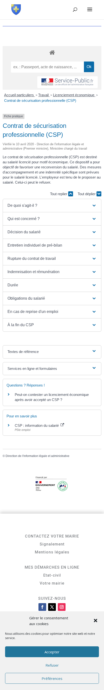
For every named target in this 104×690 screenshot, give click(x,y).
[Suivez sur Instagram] (62, 607)
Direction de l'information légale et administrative (37, 456)
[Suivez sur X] (52, 607)
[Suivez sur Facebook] (42, 607)
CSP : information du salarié (37, 425)
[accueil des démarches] (52, 52)
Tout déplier (87, 194)
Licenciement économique (74, 95)
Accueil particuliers (19, 95)
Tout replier (59, 194)
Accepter (52, 651)
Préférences (52, 678)
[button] (96, 621)
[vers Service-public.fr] (67, 82)
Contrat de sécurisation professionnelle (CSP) (40, 100)
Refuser (52, 665)
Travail (44, 95)
